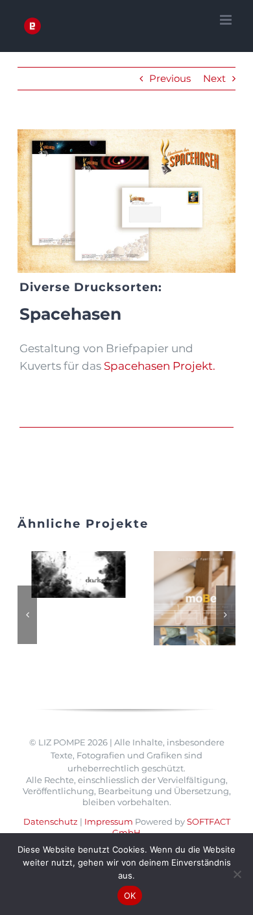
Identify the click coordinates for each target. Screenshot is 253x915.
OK (130, 895)
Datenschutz (50, 791)
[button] (27, 600)
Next (214, 78)
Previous (170, 78)
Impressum (108, 791)
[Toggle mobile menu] (227, 20)
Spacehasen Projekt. (159, 365)
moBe (67, 598)
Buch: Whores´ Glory (190, 579)
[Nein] (236, 874)
